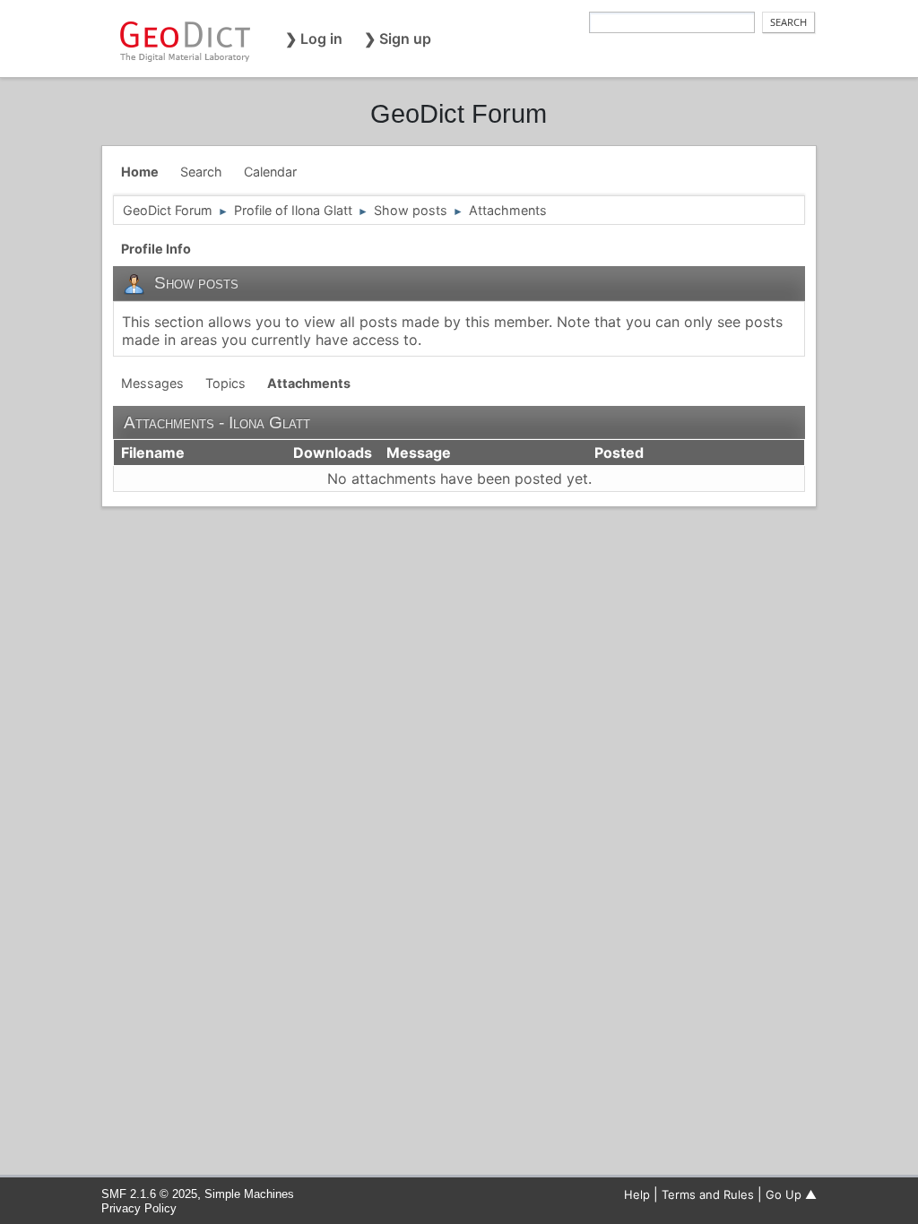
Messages (152, 383)
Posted (619, 452)
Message (420, 452)
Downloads (332, 452)
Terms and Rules (708, 1194)
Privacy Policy (139, 1208)
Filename (153, 452)
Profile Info (156, 248)
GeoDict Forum (458, 113)
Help (637, 1194)
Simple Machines (249, 1194)
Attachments (309, 383)
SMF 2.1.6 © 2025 (149, 1194)
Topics (225, 383)
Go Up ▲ (791, 1194)
